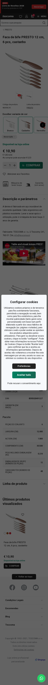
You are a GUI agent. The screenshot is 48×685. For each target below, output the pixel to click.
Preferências (24, 366)
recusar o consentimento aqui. (27, 383)
